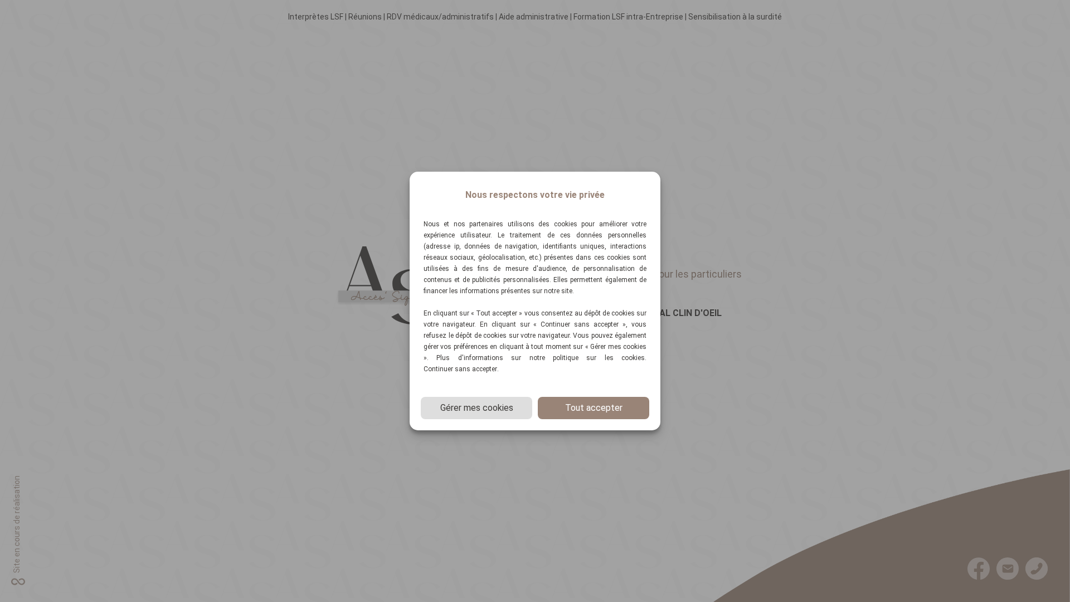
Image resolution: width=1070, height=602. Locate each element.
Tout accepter (593, 407)
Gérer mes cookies (476, 407)
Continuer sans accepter (460, 369)
